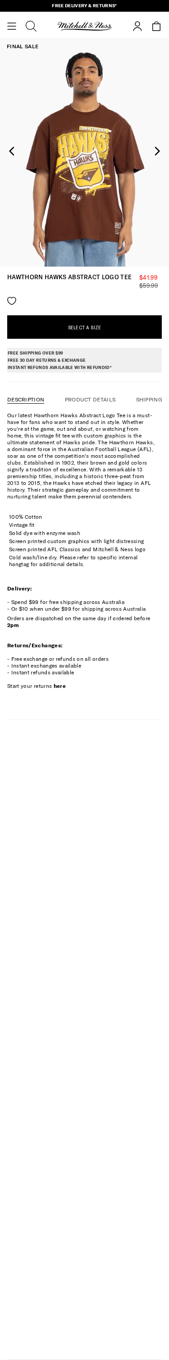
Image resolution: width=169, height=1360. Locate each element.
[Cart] (156, 26)
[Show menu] (12, 26)
